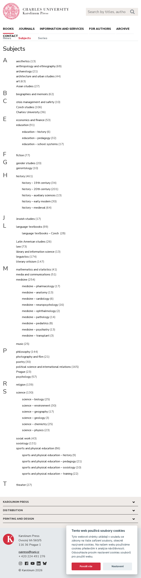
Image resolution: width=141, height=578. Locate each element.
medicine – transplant (36, 336)
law (18, 247)
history (20, 176)
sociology (22, 443)
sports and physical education (35, 448)
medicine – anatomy (34, 292)
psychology (23, 377)
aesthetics (23, 61)
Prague (20, 372)
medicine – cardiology (35, 299)
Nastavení (118, 566)
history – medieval (34, 208)
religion (21, 385)
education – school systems (40, 144)
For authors (100, 29)
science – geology (33, 418)
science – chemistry (34, 424)
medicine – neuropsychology (40, 305)
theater (21, 485)
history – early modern (36, 201)
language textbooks (29, 227)
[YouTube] (33, 564)
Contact (10, 36)
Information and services (62, 29)
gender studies (25, 163)
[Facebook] (26, 564)
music (19, 344)
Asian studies (25, 86)
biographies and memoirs (32, 94)
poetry (20, 362)
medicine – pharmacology (38, 286)
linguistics (22, 257)
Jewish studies (25, 219)
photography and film (30, 357)
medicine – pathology (35, 317)
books (8, 29)
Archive (122, 29)
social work (23, 438)
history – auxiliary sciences (39, 195)
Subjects (24, 38)
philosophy (23, 352)
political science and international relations (43, 367)
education (22, 125)
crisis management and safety (35, 102)
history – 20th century (36, 189)
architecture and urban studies (35, 76)
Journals (27, 29)
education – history (34, 132)
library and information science (35, 252)
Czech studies (25, 107)
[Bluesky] (45, 564)
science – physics (33, 430)
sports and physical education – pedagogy (49, 461)
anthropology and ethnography (36, 66)
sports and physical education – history (47, 455)
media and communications (33, 274)
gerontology (24, 168)
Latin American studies (31, 242)
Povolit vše (86, 566)
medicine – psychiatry (35, 330)
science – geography (35, 412)
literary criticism (26, 262)
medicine (21, 280)
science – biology (33, 399)
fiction (20, 155)
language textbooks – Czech (40, 233)
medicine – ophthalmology (39, 311)
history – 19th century (36, 183)
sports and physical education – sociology (48, 467)
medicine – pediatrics (35, 323)
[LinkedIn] (39, 564)
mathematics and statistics (33, 270)
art (18, 81)
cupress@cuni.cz (29, 552)
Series (42, 38)
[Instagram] (20, 564)
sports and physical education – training (47, 474)
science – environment (36, 406)
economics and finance (30, 120)
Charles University (28, 112)
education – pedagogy (36, 138)
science (21, 393)
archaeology (24, 71)
